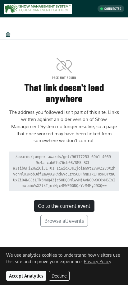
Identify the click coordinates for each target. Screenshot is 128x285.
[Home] (8, 34)
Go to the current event (64, 206)
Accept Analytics (26, 275)
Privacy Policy (97, 261)
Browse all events (64, 221)
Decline (59, 275)
